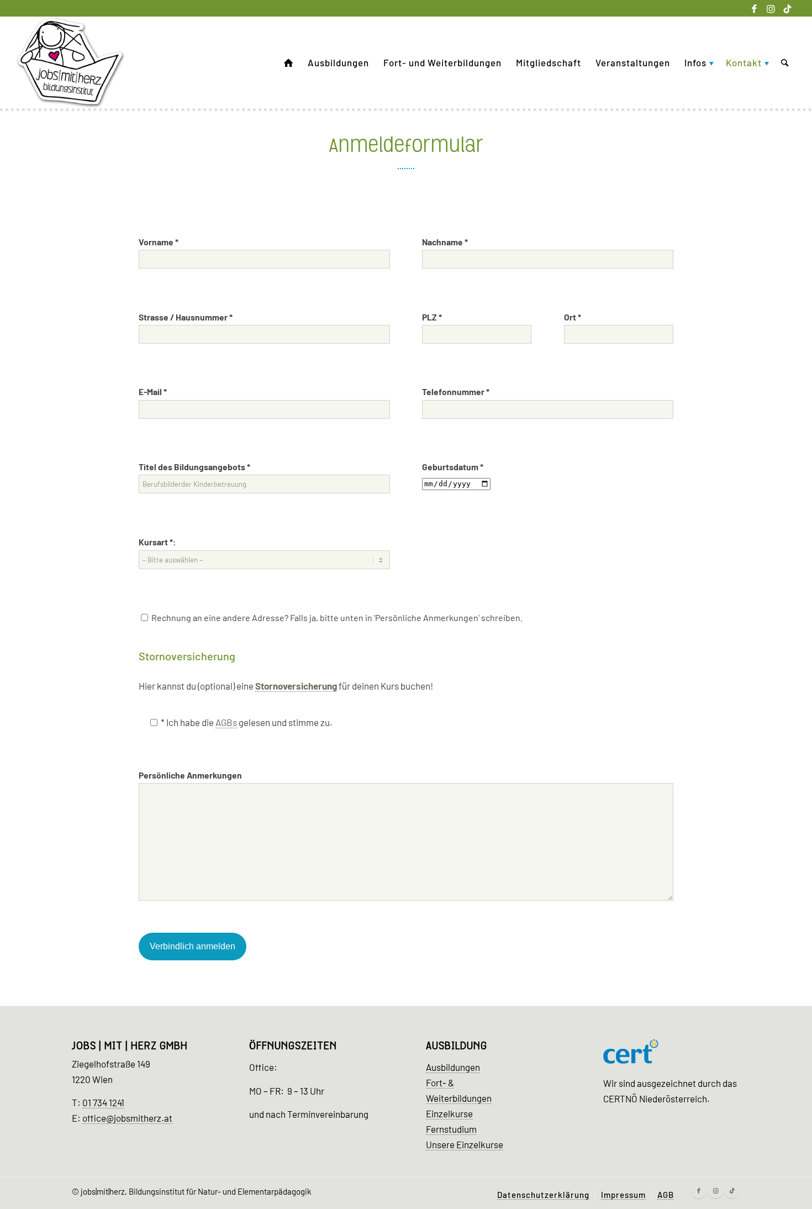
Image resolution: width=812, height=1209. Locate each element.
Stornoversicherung (296, 685)
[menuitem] (288, 62)
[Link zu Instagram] (771, 8)
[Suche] (784, 62)
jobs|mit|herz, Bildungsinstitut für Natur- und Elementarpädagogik (196, 1191)
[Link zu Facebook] (754, 8)
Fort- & (440, 1082)
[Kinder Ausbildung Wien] (70, 62)
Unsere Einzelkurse (464, 1144)
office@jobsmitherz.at (127, 1117)
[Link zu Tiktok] (787, 8)
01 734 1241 (103, 1102)
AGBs (226, 722)
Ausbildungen (453, 1067)
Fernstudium (451, 1128)
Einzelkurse (449, 1113)
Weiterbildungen (459, 1097)
